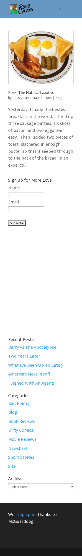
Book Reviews (21, 421)
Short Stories (21, 457)
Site (12, 466)
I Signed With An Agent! (31, 383)
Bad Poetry (19, 403)
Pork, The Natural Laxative (31, 92)
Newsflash (18, 448)
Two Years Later (24, 356)
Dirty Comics (20, 430)
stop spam (26, 514)
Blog (58, 97)
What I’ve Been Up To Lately (35, 365)
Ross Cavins (21, 97)
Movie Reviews (22, 439)
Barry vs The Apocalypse (32, 347)
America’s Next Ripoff (29, 374)
